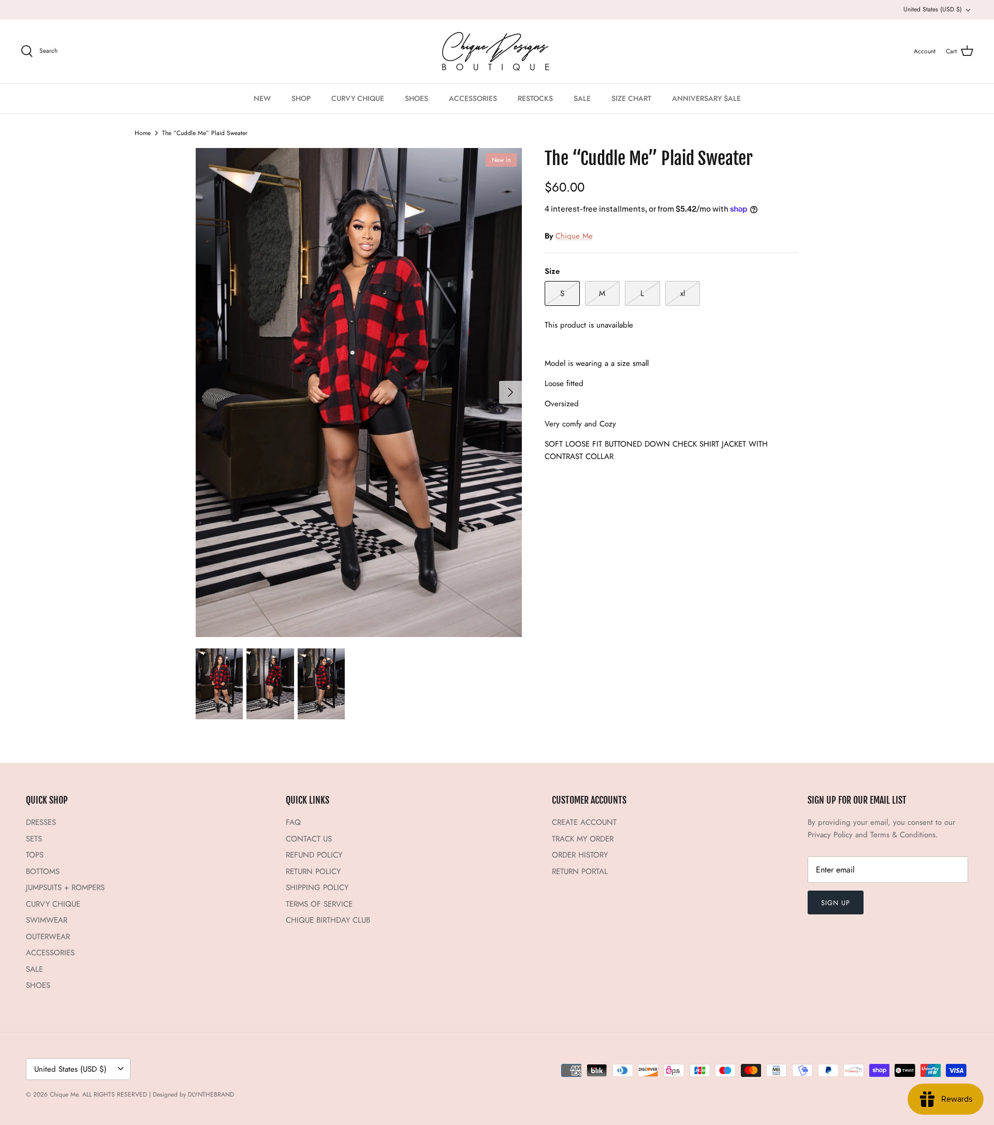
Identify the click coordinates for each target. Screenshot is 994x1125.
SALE (582, 98)
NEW (262, 98)
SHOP (301, 98)
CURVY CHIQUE (357, 98)
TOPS (34, 855)
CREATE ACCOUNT (584, 822)
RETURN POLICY (313, 871)
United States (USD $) (932, 9)
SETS (34, 839)
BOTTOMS (43, 871)
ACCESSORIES (473, 98)
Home (143, 133)
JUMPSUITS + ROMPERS (65, 887)
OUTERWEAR (48, 936)
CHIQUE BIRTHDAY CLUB (328, 920)
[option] (359, 392)
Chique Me (574, 236)
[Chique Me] (497, 51)
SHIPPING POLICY (317, 887)
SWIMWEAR (46, 920)
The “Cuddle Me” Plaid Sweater (204, 133)
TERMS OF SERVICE (319, 904)
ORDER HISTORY (580, 855)
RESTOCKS (535, 98)
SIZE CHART (631, 98)
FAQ (293, 822)
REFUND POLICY (314, 855)
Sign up (835, 903)
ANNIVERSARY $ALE (706, 98)
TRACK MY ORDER (582, 839)
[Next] (510, 392)
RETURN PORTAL (580, 871)
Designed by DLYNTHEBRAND (193, 1094)
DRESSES (41, 822)
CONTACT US (309, 839)
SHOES (416, 98)
